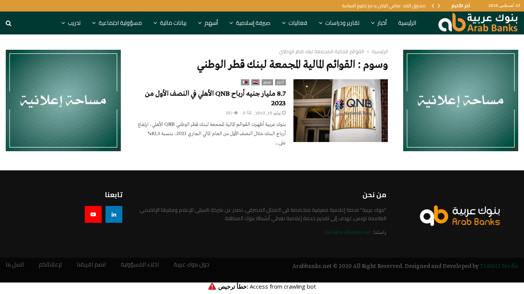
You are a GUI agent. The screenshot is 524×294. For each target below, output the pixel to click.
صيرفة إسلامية (253, 22)
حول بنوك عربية (191, 264)
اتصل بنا (15, 264)
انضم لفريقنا (91, 264)
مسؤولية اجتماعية (120, 22)
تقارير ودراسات (342, 22)
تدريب (74, 22)
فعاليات (297, 22)
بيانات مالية (173, 22)
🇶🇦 (245, 82)
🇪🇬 (255, 82)
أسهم (211, 22)
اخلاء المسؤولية (140, 264)
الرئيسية (407, 22)
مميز (267, 82)
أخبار (382, 22)
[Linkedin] (113, 214)
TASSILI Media (499, 266)
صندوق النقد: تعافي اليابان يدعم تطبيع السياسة (384, 5)
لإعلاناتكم (50, 264)
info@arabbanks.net (347, 232)
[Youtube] (93, 214)
